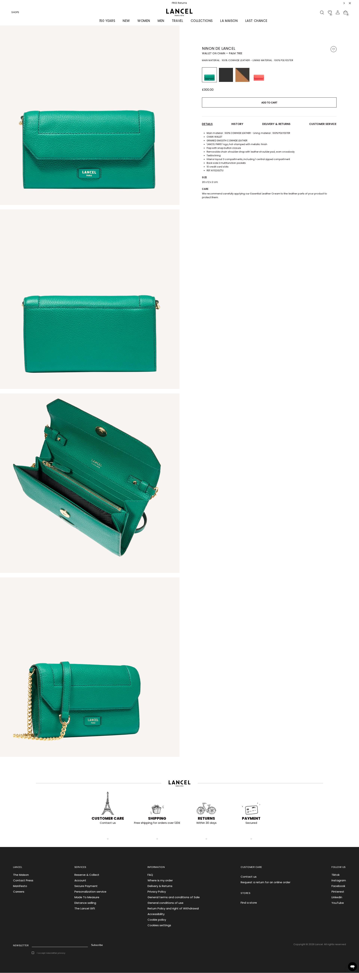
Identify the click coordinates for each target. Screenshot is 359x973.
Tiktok (336, 875)
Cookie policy (157, 920)
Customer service (323, 124)
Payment (251, 818)
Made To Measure (86, 897)
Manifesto (20, 886)
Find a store (249, 903)
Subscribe (97, 944)
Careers (18, 892)
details (207, 124)
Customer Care (108, 818)
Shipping (157, 818)
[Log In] (337, 12)
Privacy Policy (157, 892)
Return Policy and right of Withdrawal (173, 908)
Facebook (338, 886)
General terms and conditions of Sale (174, 897)
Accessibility (156, 914)
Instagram (339, 880)
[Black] (225, 74)
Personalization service (90, 892)
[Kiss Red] (258, 74)
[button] (344, 3)
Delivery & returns (276, 124)
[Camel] (242, 74)
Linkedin (337, 897)
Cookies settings (159, 925)
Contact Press (23, 880)
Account (80, 880)
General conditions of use (165, 903)
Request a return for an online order (265, 882)
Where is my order (160, 880)
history (237, 124)
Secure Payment (86, 886)
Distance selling (85, 903)
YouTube (338, 903)
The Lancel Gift (84, 908)
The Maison (21, 875)
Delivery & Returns (160, 886)
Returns (206, 818)
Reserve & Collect (86, 875)
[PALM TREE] (209, 74)
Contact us (249, 877)
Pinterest (338, 892)
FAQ (150, 875)
